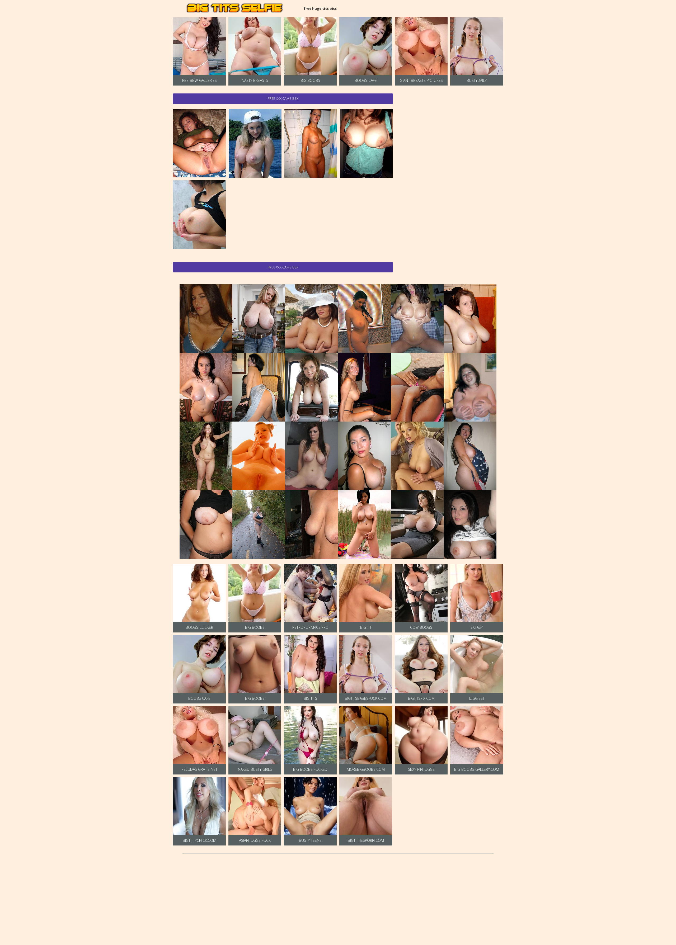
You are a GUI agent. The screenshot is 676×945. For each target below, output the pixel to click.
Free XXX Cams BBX (283, 98)
